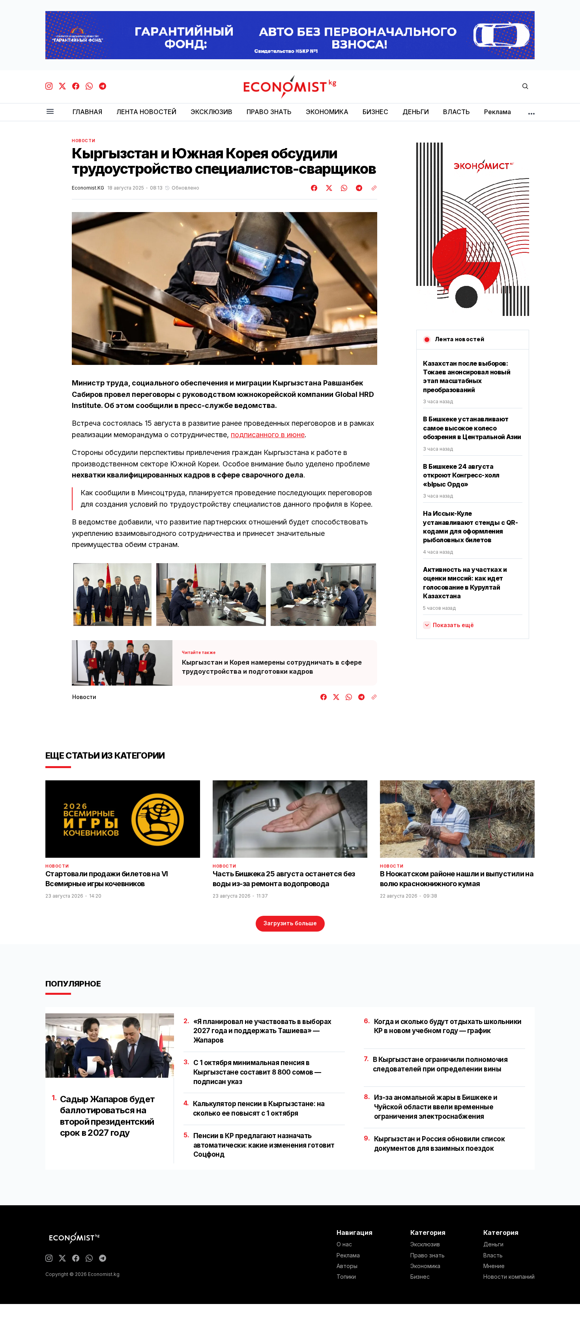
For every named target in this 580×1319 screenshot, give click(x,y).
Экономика (425, 1266)
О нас (344, 1244)
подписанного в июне (268, 434)
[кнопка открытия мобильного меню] (50, 112)
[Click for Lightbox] (112, 594)
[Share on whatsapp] (342, 188)
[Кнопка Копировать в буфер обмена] (371, 188)
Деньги (493, 1244)
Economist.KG (88, 188)
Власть (493, 1255)
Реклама (348, 1255)
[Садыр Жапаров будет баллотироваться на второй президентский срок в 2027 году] (109, 1045)
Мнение (494, 1266)
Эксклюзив (425, 1244)
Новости (83, 141)
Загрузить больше (290, 923)
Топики (346, 1277)
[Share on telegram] (357, 188)
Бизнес (420, 1277)
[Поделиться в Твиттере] (327, 188)
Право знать (427, 1255)
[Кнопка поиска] (525, 87)
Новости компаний (509, 1277)
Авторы (347, 1266)
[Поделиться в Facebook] (314, 188)
